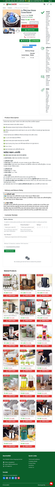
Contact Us (31, 467)
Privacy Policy (32, 463)
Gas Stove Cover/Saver (27, 47)
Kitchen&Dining (33, 45)
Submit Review (10, 251)
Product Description (12, 118)
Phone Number (25, 225)
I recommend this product (13, 247)
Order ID (7, 225)
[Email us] (7, 478)
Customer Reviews (11, 215)
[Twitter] (13, 478)
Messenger (26, 40)
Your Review (8, 234)
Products (10, 8)
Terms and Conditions (34, 459)
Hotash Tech (48, 485)
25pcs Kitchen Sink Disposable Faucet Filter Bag (16, 290)
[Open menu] (4, 4)
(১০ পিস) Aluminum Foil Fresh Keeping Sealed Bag (16, 391)
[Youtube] (18, 478)
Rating (39, 225)
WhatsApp (36, 40)
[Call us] (4, 478)
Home (4, 8)
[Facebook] (10, 478)
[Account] (51, 4)
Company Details (33, 461)
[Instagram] (16, 478)
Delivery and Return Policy (14, 190)
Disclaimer (31, 465)
